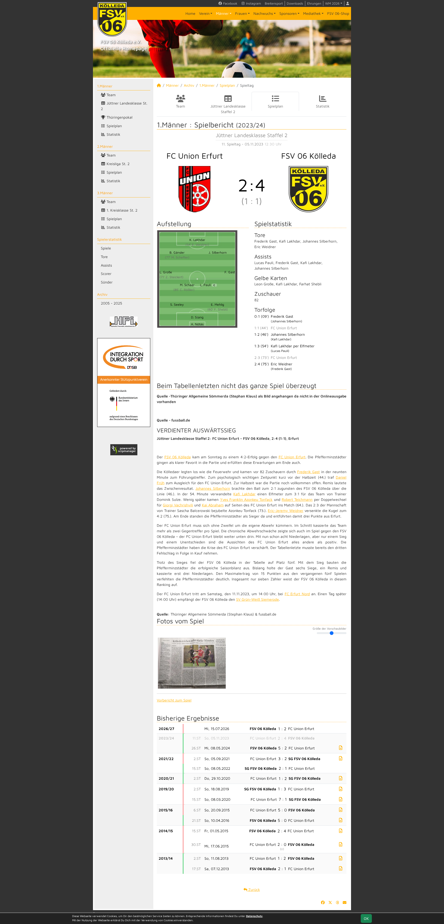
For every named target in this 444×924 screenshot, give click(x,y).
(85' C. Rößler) (183, 290)
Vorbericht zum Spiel (174, 700)
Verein (204, 13)
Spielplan (113, 126)
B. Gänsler (177, 252)
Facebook (229, 3)
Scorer (106, 273)
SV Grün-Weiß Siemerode (257, 599)
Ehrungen (314, 3)
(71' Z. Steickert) (171, 277)
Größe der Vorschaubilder (329, 628)
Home (190, 13)
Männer (222, 13)
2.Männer (105, 146)
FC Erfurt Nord (297, 594)
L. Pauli (207, 285)
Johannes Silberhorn (212, 488)
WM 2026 (332, 3)
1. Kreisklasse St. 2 (121, 210)
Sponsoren (288, 13)
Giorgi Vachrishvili (178, 505)
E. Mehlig (217, 304)
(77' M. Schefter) (177, 257)
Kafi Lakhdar (244, 494)
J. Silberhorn (218, 252)
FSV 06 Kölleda (177, 457)
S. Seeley (177, 304)
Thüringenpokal (119, 117)
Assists (106, 265)
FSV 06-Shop (338, 13)
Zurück (253, 889)
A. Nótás (197, 324)
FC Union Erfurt (292, 457)
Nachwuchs (263, 13)
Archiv (102, 294)
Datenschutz (254, 916)
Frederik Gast (308, 472)
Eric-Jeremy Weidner (285, 510)
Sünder (107, 282)
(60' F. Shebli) (217, 309)
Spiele (106, 248)
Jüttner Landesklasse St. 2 (124, 106)
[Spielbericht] (340, 747)
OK (366, 918)
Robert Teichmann (297, 499)
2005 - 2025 (111, 303)
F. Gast (230, 272)
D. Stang (197, 317)
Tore (104, 257)
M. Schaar (187, 285)
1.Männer (104, 86)
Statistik (112, 134)
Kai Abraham (213, 505)
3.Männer (105, 193)
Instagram (253, 3)
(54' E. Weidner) (197, 244)
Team (110, 95)
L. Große (166, 272)
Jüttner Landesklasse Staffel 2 (228, 109)
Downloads (295, 3)
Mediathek (312, 13)
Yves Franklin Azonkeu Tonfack (246, 499)
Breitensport (274, 3)
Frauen (241, 13)
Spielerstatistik (109, 239)
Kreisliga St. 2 (117, 164)
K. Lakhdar (197, 240)
